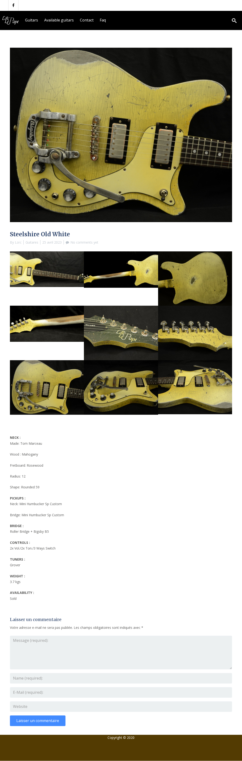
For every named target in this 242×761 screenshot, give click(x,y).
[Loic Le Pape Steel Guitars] (11, 20)
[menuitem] (31, 20)
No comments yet (84, 242)
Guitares (32, 242)
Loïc (18, 242)
